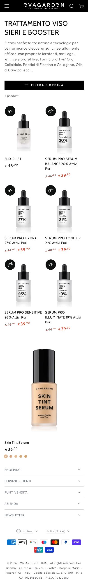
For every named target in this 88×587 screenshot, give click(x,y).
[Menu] (7, 6)
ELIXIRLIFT (13, 159)
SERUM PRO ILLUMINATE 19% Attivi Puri (63, 317)
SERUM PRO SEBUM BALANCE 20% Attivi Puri (61, 164)
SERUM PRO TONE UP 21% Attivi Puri (63, 240)
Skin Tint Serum (17, 443)
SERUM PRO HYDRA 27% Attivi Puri (21, 240)
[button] (71, 6)
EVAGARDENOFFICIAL (34, 563)
